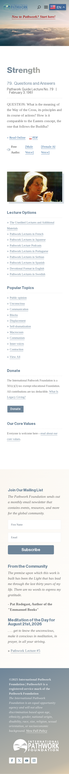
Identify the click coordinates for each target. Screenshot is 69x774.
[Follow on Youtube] (27, 760)
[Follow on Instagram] (34, 760)
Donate (15, 409)
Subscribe (31, 550)
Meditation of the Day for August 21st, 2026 (31, 622)
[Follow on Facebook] (12, 760)
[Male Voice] (29, 149)
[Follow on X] (19, 760)
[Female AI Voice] (48, 149)
